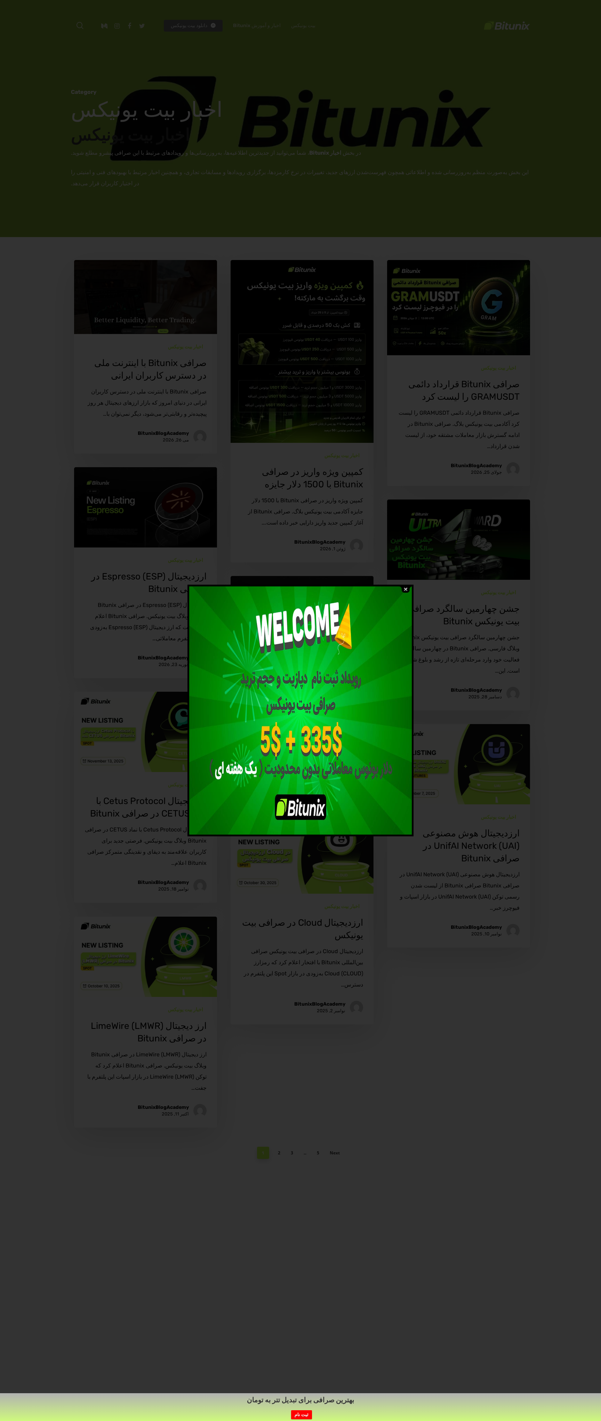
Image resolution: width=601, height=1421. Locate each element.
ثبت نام (301, 1414)
